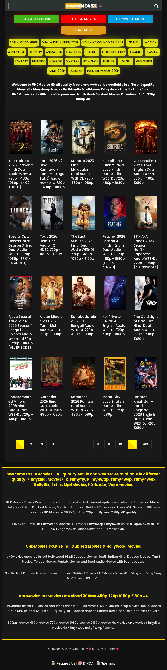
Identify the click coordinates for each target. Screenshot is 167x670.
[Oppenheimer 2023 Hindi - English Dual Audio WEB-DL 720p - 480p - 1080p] (146, 137)
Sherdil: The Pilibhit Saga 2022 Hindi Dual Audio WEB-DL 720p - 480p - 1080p (114, 171)
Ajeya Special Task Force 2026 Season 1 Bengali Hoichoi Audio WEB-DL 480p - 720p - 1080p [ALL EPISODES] (20, 332)
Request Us (65, 663)
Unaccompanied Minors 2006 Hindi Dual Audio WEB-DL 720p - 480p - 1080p (20, 408)
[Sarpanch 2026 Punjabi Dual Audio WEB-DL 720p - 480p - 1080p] (83, 373)
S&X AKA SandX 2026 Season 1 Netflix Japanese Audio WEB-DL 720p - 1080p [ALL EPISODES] (146, 252)
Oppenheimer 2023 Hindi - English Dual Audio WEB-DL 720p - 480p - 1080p (145, 171)
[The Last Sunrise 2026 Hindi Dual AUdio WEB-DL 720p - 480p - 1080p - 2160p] (83, 213)
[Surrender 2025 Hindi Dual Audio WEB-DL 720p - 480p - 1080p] (52, 373)
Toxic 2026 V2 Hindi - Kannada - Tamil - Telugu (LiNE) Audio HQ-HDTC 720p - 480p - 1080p (52, 174)
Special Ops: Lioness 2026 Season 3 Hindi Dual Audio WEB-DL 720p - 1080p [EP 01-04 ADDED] (20, 249)
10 (120, 444)
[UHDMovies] (83, 6)
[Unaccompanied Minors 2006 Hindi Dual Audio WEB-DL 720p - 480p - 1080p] (21, 373)
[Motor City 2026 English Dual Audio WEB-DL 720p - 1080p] (115, 373)
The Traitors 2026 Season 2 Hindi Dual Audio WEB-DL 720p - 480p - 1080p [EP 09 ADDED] (20, 174)
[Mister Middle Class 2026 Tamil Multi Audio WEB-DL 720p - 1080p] (52, 293)
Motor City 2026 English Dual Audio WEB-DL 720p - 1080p (114, 406)
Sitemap (107, 663)
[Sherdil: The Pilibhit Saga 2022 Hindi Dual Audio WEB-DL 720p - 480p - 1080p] (115, 137)
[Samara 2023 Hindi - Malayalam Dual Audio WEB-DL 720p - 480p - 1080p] (83, 137)
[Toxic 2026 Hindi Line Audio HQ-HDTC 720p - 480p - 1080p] (52, 213)
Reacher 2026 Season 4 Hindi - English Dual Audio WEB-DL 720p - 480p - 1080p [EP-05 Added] (114, 252)
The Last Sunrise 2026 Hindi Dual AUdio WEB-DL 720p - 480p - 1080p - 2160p (82, 247)
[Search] (156, 5)
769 (145, 444)
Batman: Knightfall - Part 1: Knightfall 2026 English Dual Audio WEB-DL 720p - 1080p (146, 412)
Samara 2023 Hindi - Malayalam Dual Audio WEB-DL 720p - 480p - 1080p (83, 171)
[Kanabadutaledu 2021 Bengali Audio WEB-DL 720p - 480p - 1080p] (83, 293)
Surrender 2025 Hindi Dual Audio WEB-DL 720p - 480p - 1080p (52, 406)
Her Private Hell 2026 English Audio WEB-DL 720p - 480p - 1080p (114, 325)
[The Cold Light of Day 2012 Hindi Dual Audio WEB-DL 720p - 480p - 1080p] (146, 293)
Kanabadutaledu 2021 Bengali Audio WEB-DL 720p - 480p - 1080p (83, 325)
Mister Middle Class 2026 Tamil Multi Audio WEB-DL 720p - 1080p (51, 325)
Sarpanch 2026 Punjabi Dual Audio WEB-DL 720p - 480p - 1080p (83, 406)
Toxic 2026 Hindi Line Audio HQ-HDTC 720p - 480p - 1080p (51, 245)
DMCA (88, 663)
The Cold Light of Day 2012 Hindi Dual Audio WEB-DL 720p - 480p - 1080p (146, 327)
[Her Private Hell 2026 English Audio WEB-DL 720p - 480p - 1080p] (115, 293)
